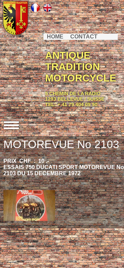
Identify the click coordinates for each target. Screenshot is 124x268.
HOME (55, 37)
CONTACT (83, 37)
